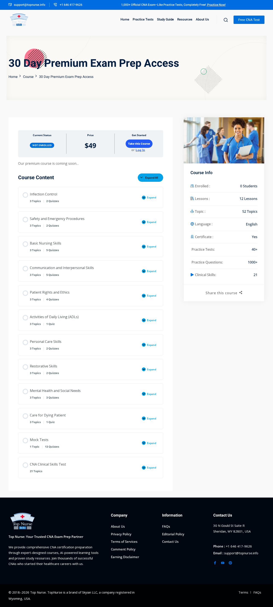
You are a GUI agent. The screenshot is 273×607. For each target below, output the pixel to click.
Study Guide (165, 19)
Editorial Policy (173, 534)
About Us (202, 19)
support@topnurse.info (29, 5)
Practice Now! (216, 5)
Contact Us (170, 541)
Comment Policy (123, 549)
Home (125, 19)
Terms (243, 592)
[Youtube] (222, 563)
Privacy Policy (121, 534)
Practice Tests (143, 19)
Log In (140, 150)
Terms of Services (124, 541)
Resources (184, 19)
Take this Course (139, 144)
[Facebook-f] (215, 563)
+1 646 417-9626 (70, 5)
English (251, 224)
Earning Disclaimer (125, 557)
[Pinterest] (230, 563)
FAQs (166, 526)
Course (28, 76)
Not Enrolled (42, 145)
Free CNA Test (249, 19)
